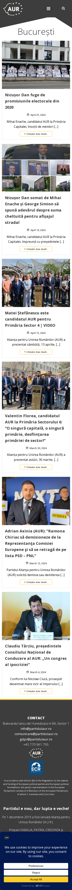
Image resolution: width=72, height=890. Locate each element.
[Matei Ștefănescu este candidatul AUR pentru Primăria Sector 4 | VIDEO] (36, 282)
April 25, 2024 (38, 115)
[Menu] (48, 8)
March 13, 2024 (38, 563)
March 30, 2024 (38, 448)
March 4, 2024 (38, 672)
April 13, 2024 (38, 333)
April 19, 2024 (38, 230)
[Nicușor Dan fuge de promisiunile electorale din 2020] (36, 65)
